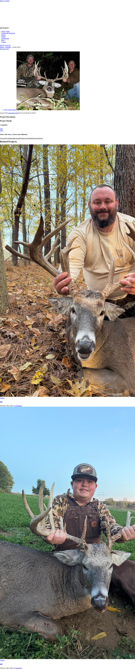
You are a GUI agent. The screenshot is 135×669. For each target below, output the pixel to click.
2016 (1, 130)
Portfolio (8, 47)
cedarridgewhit (12, 113)
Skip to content (4, 1)
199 (1, 402)
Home (2, 47)
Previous (2, 49)
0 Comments (18, 406)
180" (1, 129)
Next (7, 49)
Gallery (2, 398)
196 (1, 664)
